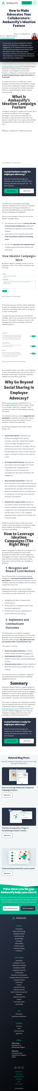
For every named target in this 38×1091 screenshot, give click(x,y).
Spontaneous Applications (19, 1016)
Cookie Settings (19, 1084)
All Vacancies (19, 1014)
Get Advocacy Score (11, 908)
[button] (35, 3)
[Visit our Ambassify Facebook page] (15, 1067)
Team (19, 1028)
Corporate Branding (19, 987)
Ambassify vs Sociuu (19, 963)
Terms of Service (19, 1071)
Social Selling (19, 1004)
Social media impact (19, 1002)
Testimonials (19, 960)
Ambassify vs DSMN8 (19, 968)
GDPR (19, 1081)
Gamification (19, 951)
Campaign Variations (19, 934)
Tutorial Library (19, 973)
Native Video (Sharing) (19, 931)
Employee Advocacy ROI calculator (19, 977)
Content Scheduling (19, 948)
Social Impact (19, 982)
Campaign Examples (19, 980)
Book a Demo (27, 3)
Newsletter (19, 994)
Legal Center (19, 1033)
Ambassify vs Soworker (19, 970)
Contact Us (19, 1026)
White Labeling (19, 943)
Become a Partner (19, 1031)
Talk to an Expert (28, 908)
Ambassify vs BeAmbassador (19, 975)
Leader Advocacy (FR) (19, 997)
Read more (7, 795)
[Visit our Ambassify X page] (19, 1067)
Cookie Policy (19, 1079)
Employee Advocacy (19, 989)
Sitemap (19, 999)
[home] (9, 2)
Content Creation (19, 946)
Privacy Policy (19, 1074)
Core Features (19, 929)
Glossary (19, 985)
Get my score (11, 191)
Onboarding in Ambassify (19, 965)
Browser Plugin (19, 938)
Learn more (26, 191)
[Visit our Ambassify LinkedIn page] (22, 1067)
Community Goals (19, 936)
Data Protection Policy (19, 1076)
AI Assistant (19, 941)
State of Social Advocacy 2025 (19, 992)
